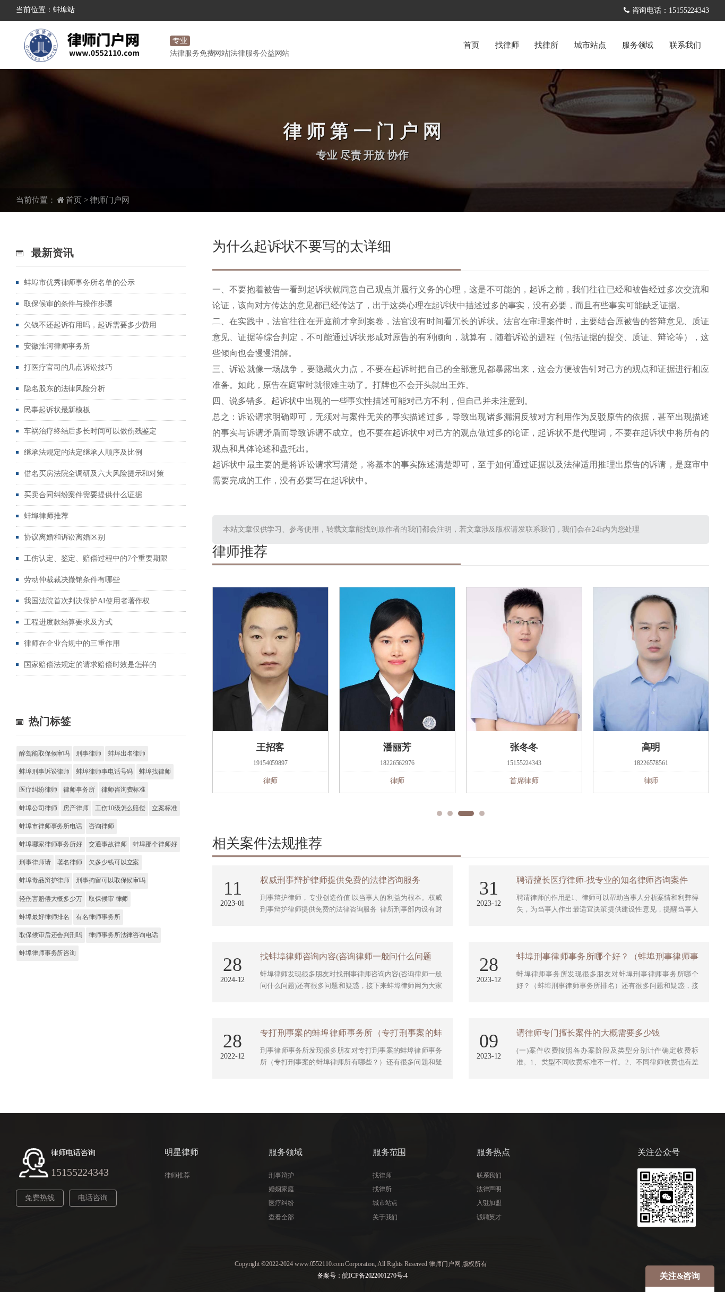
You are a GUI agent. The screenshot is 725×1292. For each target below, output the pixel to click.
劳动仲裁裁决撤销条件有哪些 (72, 580)
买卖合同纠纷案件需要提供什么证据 (83, 495)
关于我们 (385, 1217)
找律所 (546, 45)
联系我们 (685, 45)
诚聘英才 (489, 1217)
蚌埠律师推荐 (46, 516)
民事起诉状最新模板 (57, 410)
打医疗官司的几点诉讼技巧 (68, 367)
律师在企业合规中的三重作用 (72, 643)
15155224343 (80, 1172)
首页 (471, 45)
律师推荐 (177, 1175)
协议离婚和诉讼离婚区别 (64, 537)
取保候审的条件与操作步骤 (68, 304)
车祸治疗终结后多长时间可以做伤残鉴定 (90, 431)
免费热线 (40, 1198)
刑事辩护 (281, 1175)
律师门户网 (110, 200)
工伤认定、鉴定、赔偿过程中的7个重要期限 (96, 558)
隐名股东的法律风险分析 (64, 389)
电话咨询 (93, 1198)
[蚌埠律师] (90, 45)
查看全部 (281, 1217)
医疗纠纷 (281, 1203)
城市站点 (385, 1203)
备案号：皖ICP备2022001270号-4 (362, 1275)
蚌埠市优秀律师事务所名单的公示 (79, 283)
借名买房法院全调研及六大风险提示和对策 (94, 474)
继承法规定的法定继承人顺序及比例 (83, 452)
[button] (439, 813)
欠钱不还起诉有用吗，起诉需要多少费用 (90, 325)
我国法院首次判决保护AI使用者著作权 (87, 601)
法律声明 (489, 1189)
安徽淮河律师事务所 (57, 346)
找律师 (507, 45)
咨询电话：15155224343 (670, 10)
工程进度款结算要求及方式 (68, 622)
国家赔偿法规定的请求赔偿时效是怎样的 (90, 665)
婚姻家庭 (281, 1189)
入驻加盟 (489, 1203)
